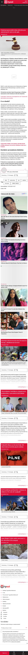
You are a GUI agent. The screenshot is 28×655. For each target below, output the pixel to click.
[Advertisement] (14, 17)
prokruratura (12, 180)
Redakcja (4, 601)
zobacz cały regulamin (15, 641)
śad (18, 180)
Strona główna (3, 5)
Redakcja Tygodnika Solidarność (9, 590)
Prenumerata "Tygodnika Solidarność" (10, 595)
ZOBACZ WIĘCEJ (15, 183)
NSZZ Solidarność (25, 2)
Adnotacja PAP (6, 608)
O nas (4, 592)
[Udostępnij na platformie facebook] (15, 175)
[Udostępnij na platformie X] (17, 175)
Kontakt (4, 606)
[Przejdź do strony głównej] (9, 2)
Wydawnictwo (5, 597)
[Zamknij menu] (2, 2)
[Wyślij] (26, 627)
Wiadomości (10, 5)
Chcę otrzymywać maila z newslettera (11, 631)
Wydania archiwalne (7, 603)
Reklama (4, 610)
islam (6, 180)
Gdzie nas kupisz (6, 599)
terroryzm (7, 183)
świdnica (24, 180)
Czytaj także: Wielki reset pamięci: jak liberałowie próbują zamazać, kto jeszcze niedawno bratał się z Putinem (13, 145)
